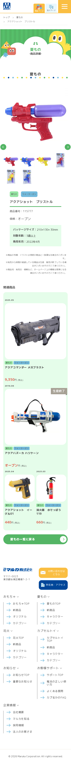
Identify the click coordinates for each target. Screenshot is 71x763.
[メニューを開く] (64, 6)
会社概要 (18, 712)
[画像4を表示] (60, 160)
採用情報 (18, 725)
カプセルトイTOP (55, 639)
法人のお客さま (22, 731)
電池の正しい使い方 (56, 683)
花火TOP (18, 638)
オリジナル (20, 616)
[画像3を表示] (43, 160)
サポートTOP (55, 675)
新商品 (17, 610)
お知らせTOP (21, 675)
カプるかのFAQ (56, 697)
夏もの (19, 17)
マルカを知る (21, 719)
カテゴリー (20, 623)
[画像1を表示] (10, 160)
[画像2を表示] (27, 160)
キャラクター (55, 616)
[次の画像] (67, 147)
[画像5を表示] (10, 177)
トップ (6, 17)
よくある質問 (55, 691)
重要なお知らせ (22, 681)
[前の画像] (3, 147)
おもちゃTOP (21, 603)
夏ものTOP (54, 603)
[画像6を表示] (27, 177)
